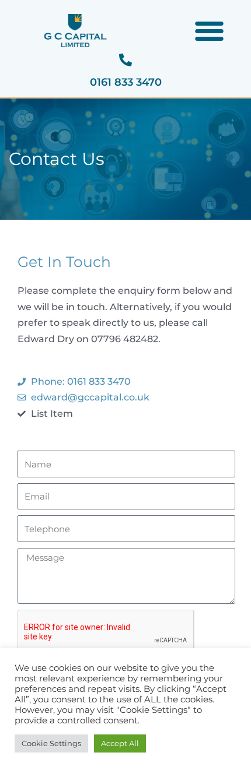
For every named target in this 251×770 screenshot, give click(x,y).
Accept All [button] (120, 743)
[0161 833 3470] (125, 60)
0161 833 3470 (126, 82)
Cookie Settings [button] (51, 743)
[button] (209, 31)
